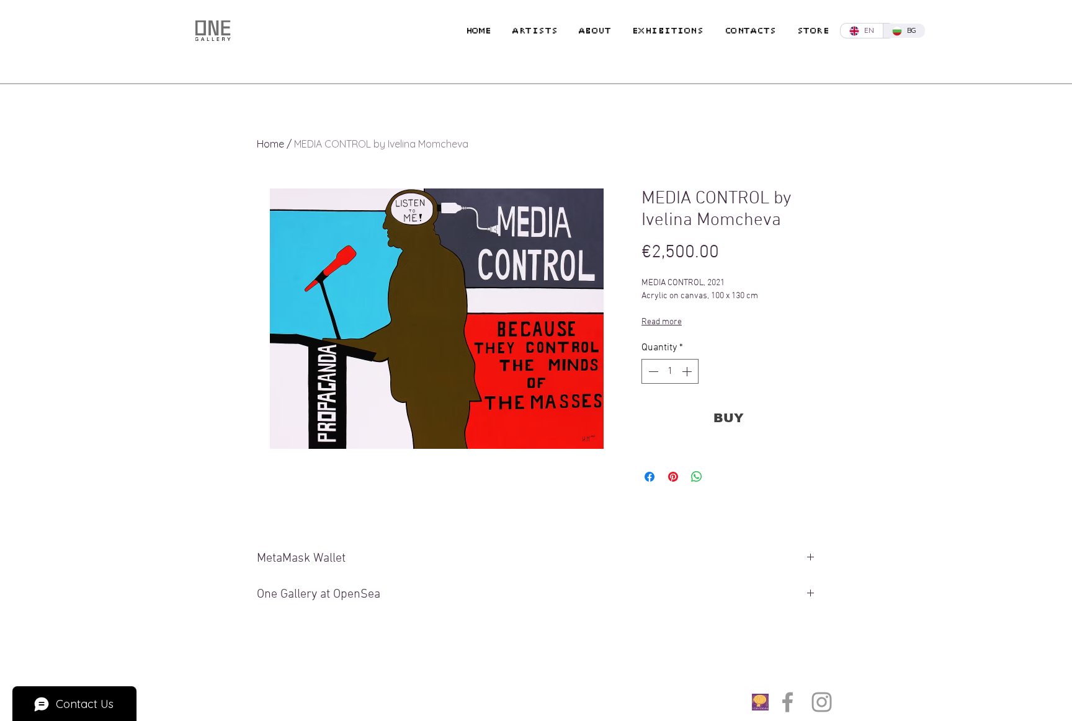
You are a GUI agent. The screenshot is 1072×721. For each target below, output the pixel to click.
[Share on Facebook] (649, 476)
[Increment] (688, 371)
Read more (661, 322)
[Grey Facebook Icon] (787, 702)
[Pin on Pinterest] (673, 476)
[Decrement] (652, 371)
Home (270, 144)
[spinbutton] (670, 371)
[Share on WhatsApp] (696, 476)
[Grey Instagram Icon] (821, 702)
